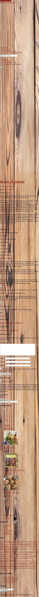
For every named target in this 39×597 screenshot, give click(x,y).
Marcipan (14, 556)
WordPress (11, 594)
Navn (2, 358)
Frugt (9, 548)
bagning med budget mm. (7, 2)
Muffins (23, 556)
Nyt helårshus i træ (7, 558)
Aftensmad (7, 525)
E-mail (2, 362)
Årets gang (30, 568)
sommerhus (7, 49)
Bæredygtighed (27, 544)
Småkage (4, 563)
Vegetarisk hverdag (9, 582)
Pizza (24, 561)
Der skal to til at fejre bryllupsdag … (11, 323)
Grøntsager (32, 552)
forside (6, 47)
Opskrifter (7, 532)
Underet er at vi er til (10, 580)
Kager (5, 527)
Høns (8, 554)
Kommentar (4, 343)
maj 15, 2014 (9, 189)
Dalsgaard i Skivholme (10, 579)
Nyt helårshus (8, 530)
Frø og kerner (20, 549)
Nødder (28, 558)
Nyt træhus (19, 558)
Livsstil (8, 192)
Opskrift (6, 316)
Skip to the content (5, 1)
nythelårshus (32, 556)
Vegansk (13, 568)
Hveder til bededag (12, 181)
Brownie (6, 544)
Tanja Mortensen (9, 577)
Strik (36, 563)
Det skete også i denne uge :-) (9, 330)
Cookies (17, 546)
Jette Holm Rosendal (8, 186)
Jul (14, 554)
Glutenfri (21, 552)
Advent (3, 541)
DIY (24, 546)
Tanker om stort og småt (14, 565)
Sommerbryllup (13, 563)
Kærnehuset (27, 554)
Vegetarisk (20, 568)
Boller (2, 316)
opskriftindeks (8, 50)
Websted (2, 365)
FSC (28, 549)
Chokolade (7, 546)
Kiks (20, 554)
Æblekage (4, 569)
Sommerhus (7, 534)
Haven (2, 554)
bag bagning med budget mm (12, 52)
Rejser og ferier (31, 561)
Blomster (14, 541)
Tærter (6, 568)
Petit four (19, 561)
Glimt (9, 551)
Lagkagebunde (4, 556)
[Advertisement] (19, 25)
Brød (13, 544)
